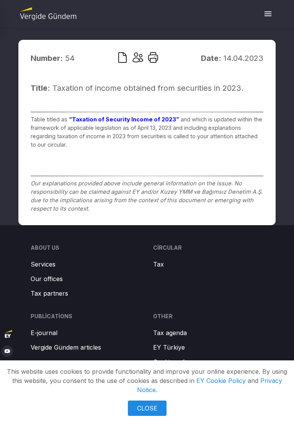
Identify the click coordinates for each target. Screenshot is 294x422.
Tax (158, 264)
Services (43, 264)
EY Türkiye (169, 347)
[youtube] (7, 351)
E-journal (44, 333)
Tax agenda (170, 333)
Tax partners (49, 293)
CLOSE (147, 408)
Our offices (47, 279)
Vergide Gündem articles (66, 347)
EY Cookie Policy (221, 380)
